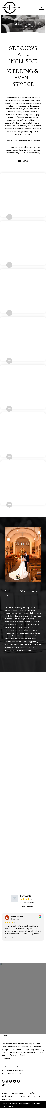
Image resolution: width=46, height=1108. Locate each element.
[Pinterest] (10, 1081)
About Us (37, 1096)
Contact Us (6, 1099)
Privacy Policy (7, 1106)
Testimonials (25, 1096)
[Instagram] (7, 1081)
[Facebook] (3, 1081)
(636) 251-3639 (11, 1066)
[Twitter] (14, 1081)
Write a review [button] (27, 907)
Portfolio (32, 1093)
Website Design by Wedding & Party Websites (21, 1103)
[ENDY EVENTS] (11, 8)
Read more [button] (9, 937)
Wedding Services (18, 1093)
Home (4, 1093)
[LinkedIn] (18, 1081)
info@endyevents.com (14, 1070)
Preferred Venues (9, 1096)
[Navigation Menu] (41, 8)
